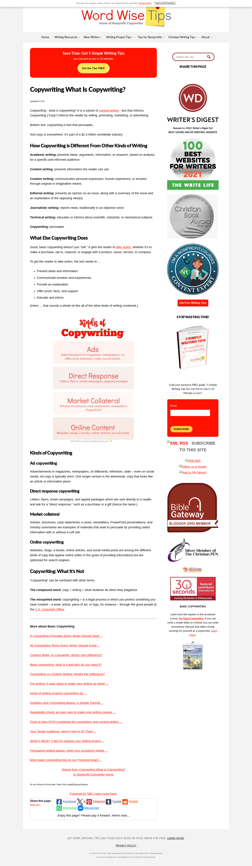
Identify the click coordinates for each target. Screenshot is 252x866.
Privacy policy (145, 3)
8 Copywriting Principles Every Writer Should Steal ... (66, 636)
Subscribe (181, 429)
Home (45, 37)
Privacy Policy (126, 846)
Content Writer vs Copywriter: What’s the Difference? (66, 655)
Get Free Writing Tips (193, 302)
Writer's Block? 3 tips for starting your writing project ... (67, 741)
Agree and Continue (165, 3)
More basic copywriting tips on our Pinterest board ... (66, 760)
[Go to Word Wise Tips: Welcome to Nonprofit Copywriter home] (126, 30)
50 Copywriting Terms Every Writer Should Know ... (65, 645)
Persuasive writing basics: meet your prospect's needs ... (68, 750)
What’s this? (35, 805)
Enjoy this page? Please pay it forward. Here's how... (93, 815)
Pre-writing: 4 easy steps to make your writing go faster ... (69, 683)
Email (173, 405)
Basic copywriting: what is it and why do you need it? (66, 664)
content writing (109, 110)
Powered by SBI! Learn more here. (93, 793)
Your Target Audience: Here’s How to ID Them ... (63, 731)
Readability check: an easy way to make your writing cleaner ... (73, 712)
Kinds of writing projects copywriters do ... (58, 693)
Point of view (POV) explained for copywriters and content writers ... (76, 722)
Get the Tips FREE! (93, 68)
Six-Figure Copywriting (191, 618)
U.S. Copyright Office (49, 609)
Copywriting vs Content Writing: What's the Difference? (67, 674)
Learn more (175, 838)
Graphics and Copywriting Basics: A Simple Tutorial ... (66, 703)
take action (123, 247)
